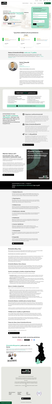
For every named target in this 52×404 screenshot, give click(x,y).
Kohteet (35, 3)
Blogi (47, 0)
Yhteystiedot (28, 394)
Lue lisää (46, 40)
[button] (24, 47)
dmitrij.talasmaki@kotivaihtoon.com (24, 66)
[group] (10, 42)
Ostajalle (19, 393)
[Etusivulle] (26, 371)
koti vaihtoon (40, 55)
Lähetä (35, 24)
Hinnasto (31, 3)
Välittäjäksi (44, 0)
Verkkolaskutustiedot (28, 402)
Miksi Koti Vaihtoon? (25, 3)
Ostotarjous (40, 0)
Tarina (50, 0)
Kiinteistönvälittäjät (40, 3)
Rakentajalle (36, 0)
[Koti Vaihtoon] (4, 3)
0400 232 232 (21, 65)
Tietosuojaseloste (23, 402)
